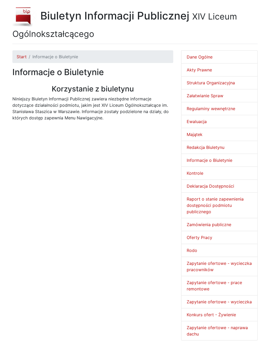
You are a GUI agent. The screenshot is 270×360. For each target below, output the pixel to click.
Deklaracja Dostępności (210, 186)
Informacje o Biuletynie (209, 160)
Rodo (192, 250)
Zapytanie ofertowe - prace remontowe (214, 285)
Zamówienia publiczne (209, 224)
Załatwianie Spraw (205, 95)
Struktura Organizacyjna (211, 82)
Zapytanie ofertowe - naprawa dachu (217, 331)
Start (22, 56)
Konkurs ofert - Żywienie (211, 314)
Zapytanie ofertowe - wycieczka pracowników (219, 266)
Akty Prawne (199, 69)
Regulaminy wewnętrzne (211, 108)
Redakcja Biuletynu (205, 147)
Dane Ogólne (200, 57)
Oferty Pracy (199, 237)
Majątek (194, 134)
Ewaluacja (197, 121)
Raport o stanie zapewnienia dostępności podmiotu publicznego (215, 205)
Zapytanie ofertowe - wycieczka (219, 301)
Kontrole (195, 173)
